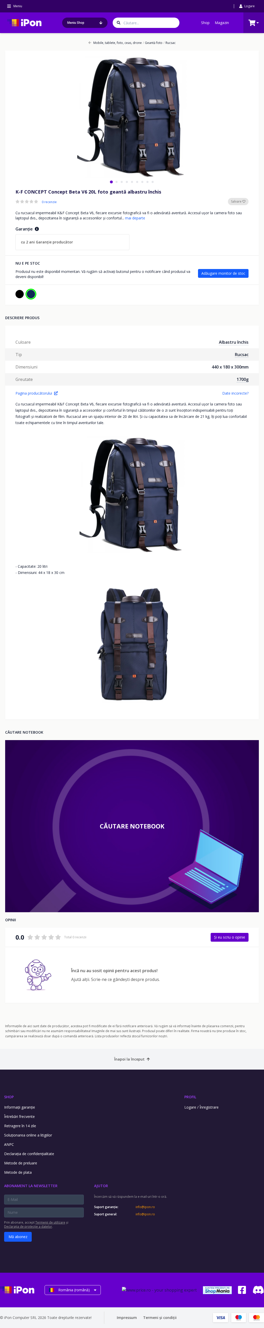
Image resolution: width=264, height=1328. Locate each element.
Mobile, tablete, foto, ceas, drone (117, 43)
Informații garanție (19, 1107)
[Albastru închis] (31, 294)
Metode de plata (18, 1172)
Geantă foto (152, 43)
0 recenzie (49, 202)
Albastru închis (234, 342)
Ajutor (101, 1185)
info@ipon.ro (145, 1207)
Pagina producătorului (33, 393)
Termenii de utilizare (50, 1222)
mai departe (135, 218)
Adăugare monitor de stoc (223, 273)
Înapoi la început (129, 1059)
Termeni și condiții (160, 1317)
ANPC (9, 1144)
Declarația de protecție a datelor (28, 1226)
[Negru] (19, 294)
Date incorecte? (235, 393)
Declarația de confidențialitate (29, 1153)
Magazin (222, 22)
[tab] (111, 181)
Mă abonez (18, 1236)
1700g (243, 379)
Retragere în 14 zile (20, 1125)
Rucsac (169, 43)
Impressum (127, 1317)
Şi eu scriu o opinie (229, 937)
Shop (205, 22)
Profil (190, 1096)
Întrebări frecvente (19, 1116)
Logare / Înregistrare (201, 1107)
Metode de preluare (20, 1163)
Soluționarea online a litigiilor (28, 1135)
